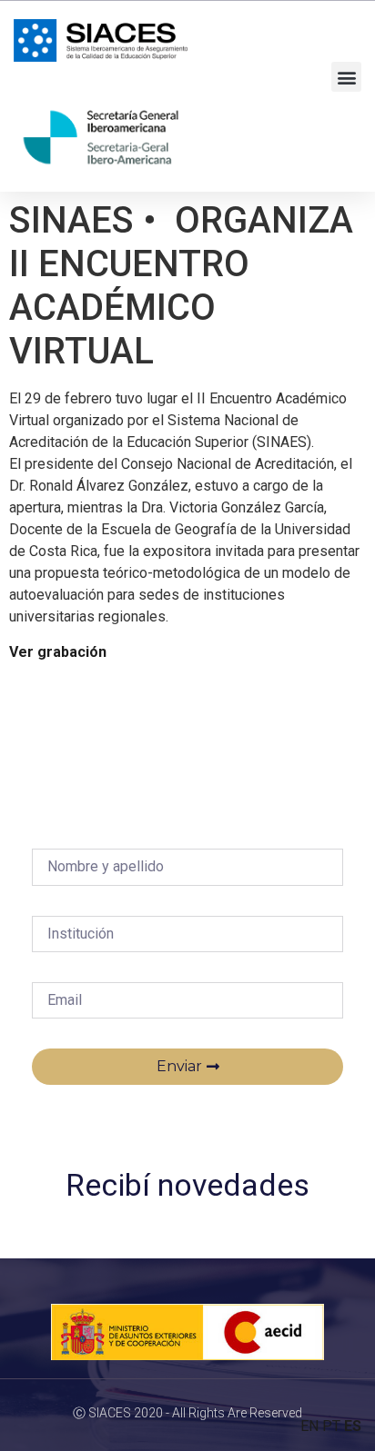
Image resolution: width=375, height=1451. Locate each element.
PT (331, 1426)
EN (309, 1426)
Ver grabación (57, 652)
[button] (346, 77)
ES (352, 1426)
